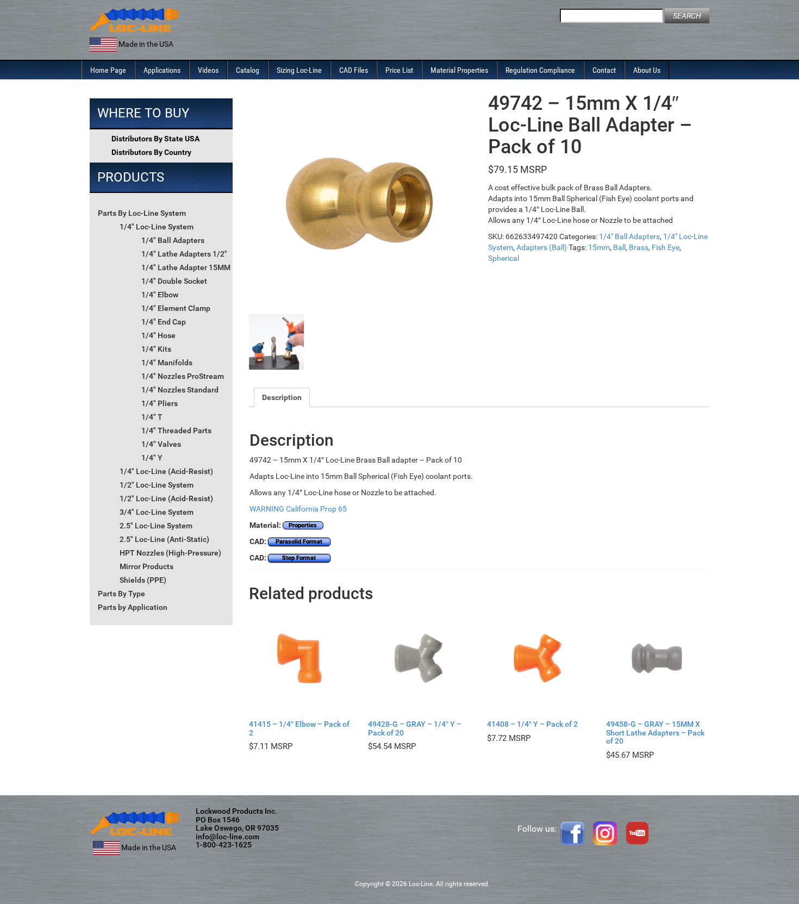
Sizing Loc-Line (299, 70)
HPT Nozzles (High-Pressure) (170, 552)
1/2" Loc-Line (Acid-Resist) (166, 498)
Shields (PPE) (143, 580)
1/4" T (152, 417)
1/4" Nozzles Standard (180, 389)
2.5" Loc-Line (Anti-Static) (164, 539)
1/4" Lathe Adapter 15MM (185, 267)
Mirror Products (146, 566)
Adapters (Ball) (541, 247)
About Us (646, 70)
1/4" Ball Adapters (172, 240)
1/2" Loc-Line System (156, 485)
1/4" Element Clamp (175, 308)
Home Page (108, 70)
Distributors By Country (151, 152)
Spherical (503, 258)
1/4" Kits (156, 349)
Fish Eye (665, 247)
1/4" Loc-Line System (156, 226)
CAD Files (353, 70)
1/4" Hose (158, 335)
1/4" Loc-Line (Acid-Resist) (166, 471)
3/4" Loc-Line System (156, 512)
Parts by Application (132, 607)
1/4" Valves (161, 444)
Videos (208, 70)
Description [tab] (282, 397)
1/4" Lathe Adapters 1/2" (184, 254)
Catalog (247, 70)
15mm (599, 247)
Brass (638, 247)
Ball (619, 247)
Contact (604, 70)
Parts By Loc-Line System (142, 213)
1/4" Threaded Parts (176, 430)
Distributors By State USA (155, 138)
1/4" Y (152, 457)
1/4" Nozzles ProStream (182, 376)
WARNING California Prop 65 (298, 508)
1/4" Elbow (159, 294)
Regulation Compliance (540, 70)
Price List (399, 70)
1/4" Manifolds (166, 362)
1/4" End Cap (163, 321)
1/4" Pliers (159, 403)
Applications (161, 70)
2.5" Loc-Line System (156, 525)
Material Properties (459, 70)
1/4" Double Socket (174, 281)
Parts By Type (121, 593)
